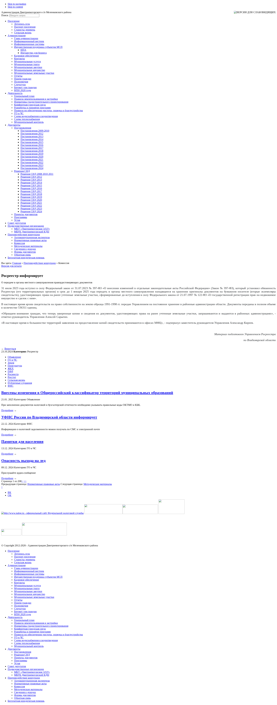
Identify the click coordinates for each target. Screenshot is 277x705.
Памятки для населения (22, 441)
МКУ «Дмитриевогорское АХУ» (32, 228)
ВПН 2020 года (22, 90)
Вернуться (10, 348)
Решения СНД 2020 (31, 200)
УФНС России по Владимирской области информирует (49, 417)
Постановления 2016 (32, 145)
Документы (14, 125)
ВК (9, 492)
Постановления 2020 (32, 156)
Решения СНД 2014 (31, 182)
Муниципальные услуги (27, 61)
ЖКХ (11, 368)
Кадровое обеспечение (26, 55)
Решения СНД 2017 (31, 191)
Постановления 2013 (32, 136)
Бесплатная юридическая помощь (26, 257)
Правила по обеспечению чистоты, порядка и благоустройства (48, 110)
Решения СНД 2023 (31, 208)
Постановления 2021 (32, 159)
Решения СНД (22, 171)
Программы (20, 217)
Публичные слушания (20, 383)
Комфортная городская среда (30, 104)
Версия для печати (11, 266)
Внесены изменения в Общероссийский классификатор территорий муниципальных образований (87, 393)
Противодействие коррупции (24, 234)
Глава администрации (26, 38)
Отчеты (18, 76)
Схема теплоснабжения (27, 119)
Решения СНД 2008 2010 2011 (37, 174)
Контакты (19, 58)
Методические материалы (28, 246)
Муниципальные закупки (28, 67)
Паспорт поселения (24, 26)
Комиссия (19, 243)
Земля (11, 362)
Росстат (12, 377)
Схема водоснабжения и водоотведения (36, 116)
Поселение (14, 21)
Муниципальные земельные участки (34, 73)
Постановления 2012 (32, 133)
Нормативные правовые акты (30, 240)
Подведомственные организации (26, 226)
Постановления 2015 (32, 142)
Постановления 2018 (32, 151)
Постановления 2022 (32, 162)
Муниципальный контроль (29, 122)
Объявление (14, 357)
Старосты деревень (24, 29)
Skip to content (15, 6)
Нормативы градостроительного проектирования (41, 101)
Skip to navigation (17, 4)
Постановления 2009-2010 (35, 130)
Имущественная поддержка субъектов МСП (38, 47)
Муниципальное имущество (29, 70)
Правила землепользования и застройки (36, 99)
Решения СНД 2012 (31, 176)
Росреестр (13, 374)
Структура (20, 84)
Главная (16, 263)
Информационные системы (29, 44)
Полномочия (21, 81)
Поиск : (5, 15)
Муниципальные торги (27, 64)
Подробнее (7, 410)
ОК (9, 495)
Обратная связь (22, 254)
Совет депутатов (17, 223)
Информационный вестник (29, 41)
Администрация (16, 35)
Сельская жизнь (22, 32)
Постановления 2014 (32, 139)
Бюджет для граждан (25, 87)
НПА (23, 50)
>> (25, 481)
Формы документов (25, 251)
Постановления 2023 (32, 165)
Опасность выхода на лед (23, 461)
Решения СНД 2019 (31, 197)
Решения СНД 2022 (31, 205)
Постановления (22, 127)
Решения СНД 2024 (31, 211)
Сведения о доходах (25, 249)
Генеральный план (24, 96)
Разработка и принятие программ (32, 107)
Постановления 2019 (32, 153)
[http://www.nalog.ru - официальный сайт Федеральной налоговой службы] (42, 513)
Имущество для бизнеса (34, 52)
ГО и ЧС (19, 113)
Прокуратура (15, 365)
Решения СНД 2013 (31, 179)
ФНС (10, 385)
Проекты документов (26, 214)
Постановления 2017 (32, 148)
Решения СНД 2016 (31, 188)
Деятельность (15, 93)
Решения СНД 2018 (31, 194)
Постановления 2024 (32, 168)
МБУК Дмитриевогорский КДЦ (31, 231)
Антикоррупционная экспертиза (32, 237)
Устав (17, 220)
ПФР (10, 371)
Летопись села (22, 24)
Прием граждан (22, 78)
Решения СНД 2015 (31, 185)
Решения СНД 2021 (31, 202)
